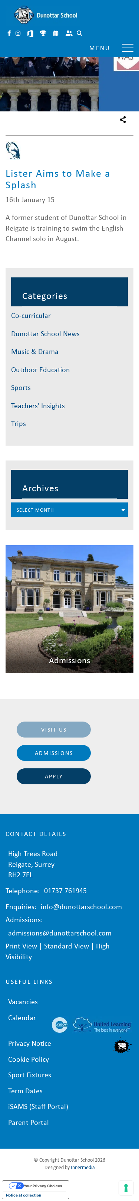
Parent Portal (70, 34)
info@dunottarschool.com (81, 906)
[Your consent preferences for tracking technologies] (126, 1188)
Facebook (9, 34)
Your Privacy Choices (43, 1186)
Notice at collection (23, 1195)
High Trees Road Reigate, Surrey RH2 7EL (33, 863)
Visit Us (54, 729)
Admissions (54, 753)
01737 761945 (65, 890)
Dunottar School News (45, 333)
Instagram (18, 34)
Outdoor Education (40, 369)
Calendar (56, 34)
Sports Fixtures (44, 34)
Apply (54, 776)
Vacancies (23, 1001)
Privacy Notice (29, 1043)
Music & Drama (35, 351)
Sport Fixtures (29, 1075)
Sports (21, 387)
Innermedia (83, 1167)
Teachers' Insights (38, 405)
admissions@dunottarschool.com (60, 933)
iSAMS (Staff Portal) (38, 1106)
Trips (18, 423)
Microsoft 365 (31, 34)
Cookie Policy (28, 1059)
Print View (21, 946)
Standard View (66, 946)
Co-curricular (31, 315)
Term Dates (25, 1091)
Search (80, 34)
